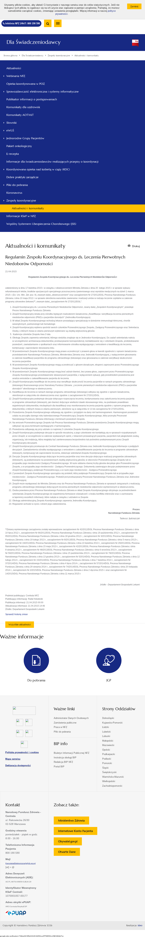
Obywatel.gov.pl (70, 842)
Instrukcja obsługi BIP (65, 757)
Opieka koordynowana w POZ (25, 84)
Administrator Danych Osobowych (71, 718)
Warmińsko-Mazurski (113, 776)
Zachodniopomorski (112, 786)
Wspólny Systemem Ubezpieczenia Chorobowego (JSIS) (41, 224)
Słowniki (11, 123)
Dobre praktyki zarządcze (22, 177)
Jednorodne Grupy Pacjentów (25, 138)
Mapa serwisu (12, 759)
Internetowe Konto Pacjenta (77, 832)
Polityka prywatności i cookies (22, 752)
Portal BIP (59, 766)
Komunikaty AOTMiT (20, 115)
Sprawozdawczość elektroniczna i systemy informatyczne (42, 91)
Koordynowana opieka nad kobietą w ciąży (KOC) (38, 169)
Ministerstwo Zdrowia (73, 821)
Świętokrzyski (109, 772)
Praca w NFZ (60, 727)
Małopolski (107, 740)
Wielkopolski (108, 781)
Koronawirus (14, 193)
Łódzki (105, 727)
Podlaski (106, 758)
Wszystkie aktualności (19, 624)
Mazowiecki (108, 745)
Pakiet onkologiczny (19, 146)
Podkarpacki (108, 754)
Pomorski (107, 763)
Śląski (105, 767)
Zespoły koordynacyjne (21, 200)
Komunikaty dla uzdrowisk (23, 107)
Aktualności (13, 68)
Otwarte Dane (69, 853)
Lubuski (106, 736)
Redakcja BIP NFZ (63, 762)
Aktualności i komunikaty (28, 208)
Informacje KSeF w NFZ (21, 216)
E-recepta (12, 154)
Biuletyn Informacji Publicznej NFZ (71, 753)
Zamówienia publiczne (65, 722)
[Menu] (58, 23)
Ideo (140, 925)
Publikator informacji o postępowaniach (31, 99)
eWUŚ (10, 130)
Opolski (106, 749)
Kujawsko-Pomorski (112, 722)
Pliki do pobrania (17, 185)
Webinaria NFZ (15, 76)
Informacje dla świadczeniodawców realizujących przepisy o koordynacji (52, 161)
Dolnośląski (108, 718)
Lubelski (106, 731)
